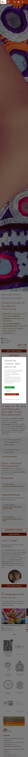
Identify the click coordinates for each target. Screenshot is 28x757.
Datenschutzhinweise (9, 399)
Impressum (17, 399)
